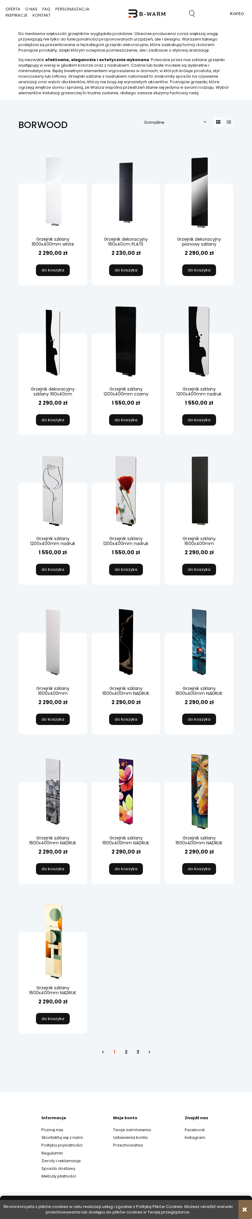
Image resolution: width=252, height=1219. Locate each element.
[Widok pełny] (229, 122)
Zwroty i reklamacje (61, 1161)
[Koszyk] (215, 13)
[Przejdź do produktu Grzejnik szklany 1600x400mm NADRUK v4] (126, 791)
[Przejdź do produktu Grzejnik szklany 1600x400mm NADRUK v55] (53, 941)
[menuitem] (13, 9)
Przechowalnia (128, 1145)
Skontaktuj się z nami (62, 1137)
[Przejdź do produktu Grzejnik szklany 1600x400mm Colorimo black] (199, 492)
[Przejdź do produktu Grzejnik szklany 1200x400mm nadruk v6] (53, 492)
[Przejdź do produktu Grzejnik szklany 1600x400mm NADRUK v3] (53, 791)
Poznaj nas (52, 1130)
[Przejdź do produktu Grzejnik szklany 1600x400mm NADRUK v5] (199, 791)
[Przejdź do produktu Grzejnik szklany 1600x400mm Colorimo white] (53, 641)
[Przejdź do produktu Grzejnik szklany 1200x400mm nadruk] (199, 342)
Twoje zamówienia (132, 1130)
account (237, 14)
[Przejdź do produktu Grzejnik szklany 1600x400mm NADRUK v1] (126, 641)
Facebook (195, 1130)
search (192, 13)
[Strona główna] (146, 13)
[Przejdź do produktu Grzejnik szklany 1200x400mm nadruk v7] (126, 492)
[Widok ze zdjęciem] (218, 122)
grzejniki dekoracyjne (126, 45)
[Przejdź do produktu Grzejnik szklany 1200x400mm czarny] (126, 342)
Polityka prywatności (61, 1145)
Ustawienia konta (130, 1137)
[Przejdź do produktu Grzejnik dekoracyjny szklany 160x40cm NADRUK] (53, 342)
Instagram (195, 1137)
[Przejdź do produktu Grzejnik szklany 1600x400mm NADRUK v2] (199, 641)
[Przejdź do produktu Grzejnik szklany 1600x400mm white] (53, 192)
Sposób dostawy (58, 1168)
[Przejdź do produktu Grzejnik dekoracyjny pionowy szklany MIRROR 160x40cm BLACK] (199, 192)
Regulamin (52, 1153)
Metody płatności (58, 1176)
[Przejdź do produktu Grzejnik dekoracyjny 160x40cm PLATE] (126, 192)
